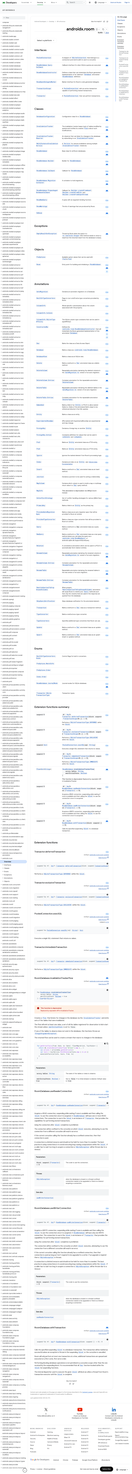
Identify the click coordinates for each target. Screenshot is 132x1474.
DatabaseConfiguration (46, 116)
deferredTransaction (80, 717)
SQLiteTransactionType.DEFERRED (83, 722)
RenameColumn (42, 553)
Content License (87, 1392)
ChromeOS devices (70, 1441)
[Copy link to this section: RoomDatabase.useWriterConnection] (73, 1208)
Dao (38, 343)
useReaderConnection (81, 788)
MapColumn (41, 483)
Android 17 (84, 1432)
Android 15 (84, 1439)
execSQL (81, 745)
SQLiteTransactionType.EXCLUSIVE (84, 738)
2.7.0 (107, 922)
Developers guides (104, 1439)
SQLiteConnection (79, 58)
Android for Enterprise (37, 1435)
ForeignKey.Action (44, 435)
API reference (8, 10)
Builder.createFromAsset (81, 190)
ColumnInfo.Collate (44, 313)
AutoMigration (42, 292)
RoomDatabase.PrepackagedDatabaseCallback (47, 191)
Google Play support (121, 1440)
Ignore (39, 455)
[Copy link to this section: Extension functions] (60, 843)
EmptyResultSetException (47, 234)
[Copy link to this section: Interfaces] (49, 50)
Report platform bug (121, 1432)
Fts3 (64, 259)
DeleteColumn (42, 370)
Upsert (39, 635)
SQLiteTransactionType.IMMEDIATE (84, 762)
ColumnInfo (41, 306)
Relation (40, 546)
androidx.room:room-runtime (99, 855)
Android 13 (84, 1445)
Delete (39, 363)
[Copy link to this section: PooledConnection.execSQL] (64, 914)
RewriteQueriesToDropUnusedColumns (45, 589)
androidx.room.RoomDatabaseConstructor (79, 329)
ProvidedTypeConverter (46, 519)
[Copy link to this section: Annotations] (51, 284)
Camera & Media (52, 1442)
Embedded (40, 405)
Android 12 (84, 1448)
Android (33, 1432)
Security (33, 1439)
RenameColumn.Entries (45, 563)
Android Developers (40, 21)
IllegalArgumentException (45, 1034)
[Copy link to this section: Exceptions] (50, 226)
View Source (102, 858)
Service (67, 144)
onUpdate (77, 437)
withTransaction (79, 823)
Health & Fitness (52, 1439)
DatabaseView (42, 356)
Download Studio (103, 1446)
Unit (45, 745)
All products (106, 1460)
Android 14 (84, 1442)
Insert (39, 469)
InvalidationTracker (45, 126)
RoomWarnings (42, 206)
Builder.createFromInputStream (75, 194)
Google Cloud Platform (89, 1460)
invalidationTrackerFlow (84, 769)
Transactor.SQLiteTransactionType (43, 694)
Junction (40, 477)
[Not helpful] (107, 21)
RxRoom (39, 213)
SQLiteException (82, 1147)
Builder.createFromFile (72, 192)
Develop (40, 2)
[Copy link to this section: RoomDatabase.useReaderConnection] (74, 1091)
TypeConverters (43, 621)
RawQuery (40, 534)
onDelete (66, 437)
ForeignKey (41, 428)
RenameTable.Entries (45, 580)
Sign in (127, 2)
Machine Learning (53, 1435)
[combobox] (76, 2)
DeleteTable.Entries (45, 398)
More (53, 2)
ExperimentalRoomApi (45, 421)
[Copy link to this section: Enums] (44, 649)
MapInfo (40, 491)
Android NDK (102, 1449)
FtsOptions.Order (44, 670)
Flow (86, 128)
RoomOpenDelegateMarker (46, 82)
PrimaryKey (41, 505)
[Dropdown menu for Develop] (46, 2)
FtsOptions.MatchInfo (45, 664)
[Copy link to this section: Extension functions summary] (71, 707)
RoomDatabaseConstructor (47, 72)
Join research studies (122, 1443)
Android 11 (84, 1452)
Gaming (50, 1432)
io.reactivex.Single (71, 236)
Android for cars (69, 1444)
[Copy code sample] (107, 1043)
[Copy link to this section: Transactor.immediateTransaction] (69, 947)
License (39, 1469)
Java (107, 33)
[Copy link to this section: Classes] (45, 109)
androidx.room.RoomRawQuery (74, 538)
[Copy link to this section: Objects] (46, 250)
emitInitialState (56, 1027)
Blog (31, 1448)
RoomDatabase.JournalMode (47, 683)
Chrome (65, 1460)
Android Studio (115, 2)
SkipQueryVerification (46, 601)
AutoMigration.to (72, 372)
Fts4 (69, 259)
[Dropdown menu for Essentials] (32, 2)
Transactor (41, 96)
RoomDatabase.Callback (46, 171)
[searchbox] (13, 17)
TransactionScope (44, 88)
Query (39, 527)
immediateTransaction (80, 756)
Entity (78, 405)
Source (32, 1442)
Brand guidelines (49, 1469)
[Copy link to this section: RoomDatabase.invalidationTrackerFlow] (75, 978)
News (32, 1445)
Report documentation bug (121, 1436)
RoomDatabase (68, 77)
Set (42, 769)
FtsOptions (41, 257)
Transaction (41, 608)
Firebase (75, 1460)
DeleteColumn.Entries (45, 380)
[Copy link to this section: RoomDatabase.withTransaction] (68, 1328)
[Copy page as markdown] (103, 29)
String (91, 745)
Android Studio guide (105, 1436)
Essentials (25, 2)
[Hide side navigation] (25, 1470)
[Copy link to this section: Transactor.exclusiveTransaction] (67, 883)
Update (39, 627)
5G (48, 1448)
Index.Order (41, 677)
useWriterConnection (81, 806)
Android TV (67, 1447)
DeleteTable (41, 388)
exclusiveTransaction (80, 732)
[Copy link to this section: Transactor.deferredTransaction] (67, 852)
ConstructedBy (42, 327)
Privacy (49, 1445)
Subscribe (106, 1469)
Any (68, 715)
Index (39, 462)
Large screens (68, 1434)
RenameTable (41, 570)
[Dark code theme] (107, 863)
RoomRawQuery (42, 200)
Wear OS (67, 1437)
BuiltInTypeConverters (46, 298)
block (67, 724)
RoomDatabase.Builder (45, 161)
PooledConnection (44, 58)
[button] (13, 26)
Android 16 (84, 1435)
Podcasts (33, 1452)
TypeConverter (42, 614)
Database (87, 75)
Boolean (84, 773)
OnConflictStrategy (44, 498)
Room (38, 264)
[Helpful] (104, 21)
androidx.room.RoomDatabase (86, 350)
